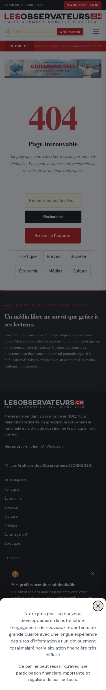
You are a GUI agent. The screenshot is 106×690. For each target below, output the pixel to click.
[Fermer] (98, 606)
